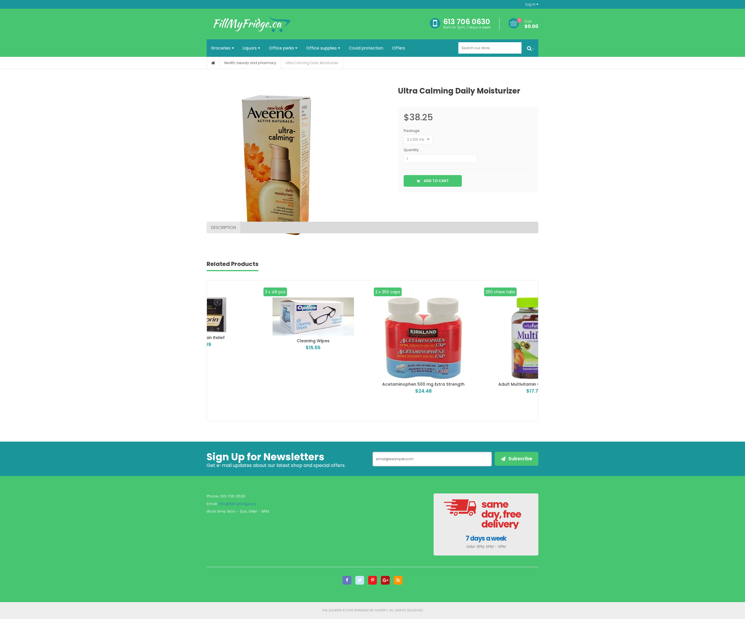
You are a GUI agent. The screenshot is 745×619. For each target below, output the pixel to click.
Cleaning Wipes (262, 341)
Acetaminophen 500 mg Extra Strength (372, 384)
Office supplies (322, 48)
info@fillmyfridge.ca (237, 504)
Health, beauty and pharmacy (250, 62)
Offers (398, 48)
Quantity (411, 149)
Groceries (221, 48)
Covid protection (366, 48)
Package (411, 130)
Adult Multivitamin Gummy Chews (482, 384)
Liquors (250, 48)
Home (213, 63)
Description (223, 227)
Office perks (282, 48)
